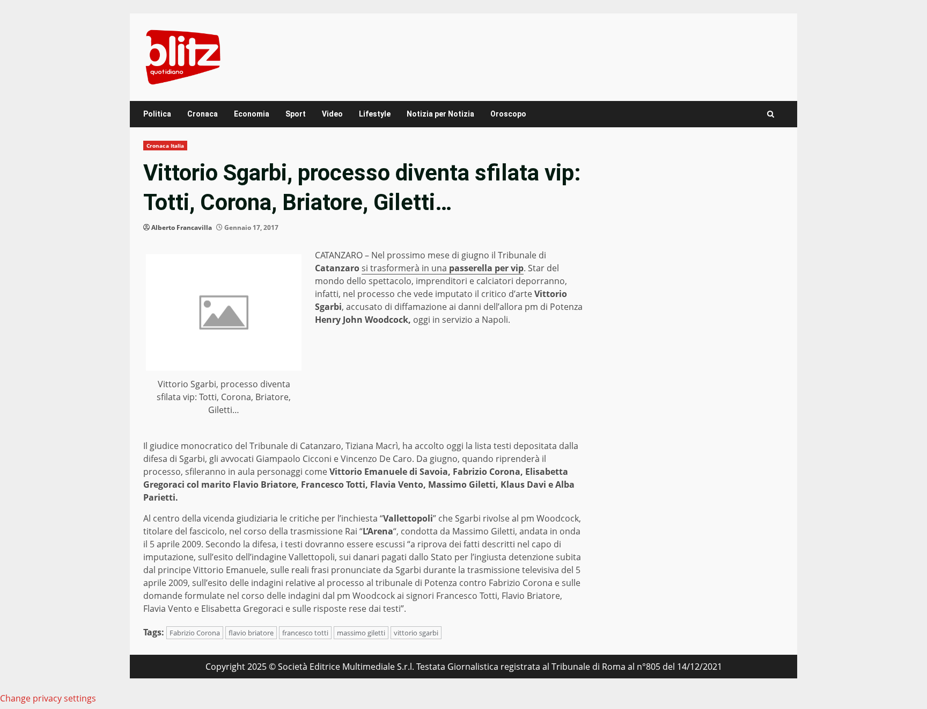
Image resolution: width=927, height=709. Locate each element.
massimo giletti (361, 633)
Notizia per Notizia (440, 114)
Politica (157, 114)
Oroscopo (508, 114)
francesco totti (305, 633)
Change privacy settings (48, 698)
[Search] (770, 114)
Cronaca (202, 114)
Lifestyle (375, 114)
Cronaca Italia (165, 145)
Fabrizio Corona (195, 633)
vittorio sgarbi (416, 633)
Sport (295, 114)
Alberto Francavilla (181, 227)
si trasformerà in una (443, 268)
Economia (251, 114)
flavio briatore (251, 633)
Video (332, 114)
